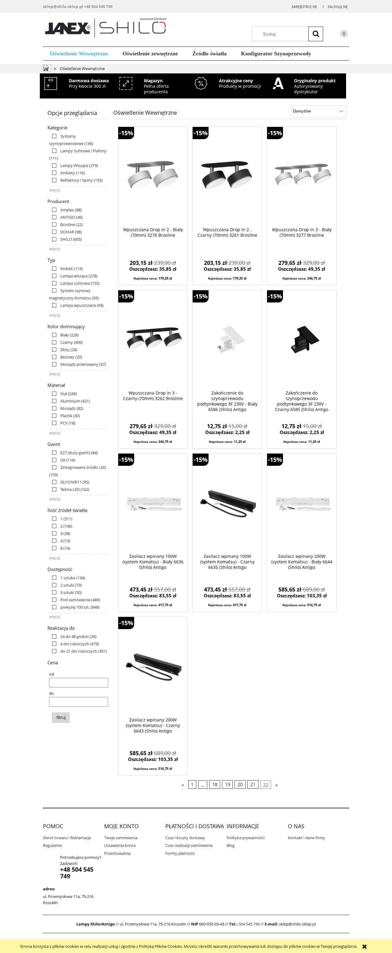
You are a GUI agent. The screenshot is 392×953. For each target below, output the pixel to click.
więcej (54, 190)
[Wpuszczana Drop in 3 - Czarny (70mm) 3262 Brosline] (152, 340)
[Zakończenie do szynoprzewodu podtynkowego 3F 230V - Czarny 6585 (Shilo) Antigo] (301, 340)
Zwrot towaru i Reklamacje (67, 837)
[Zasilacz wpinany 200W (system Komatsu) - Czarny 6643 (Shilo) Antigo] (152, 667)
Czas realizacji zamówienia (189, 845)
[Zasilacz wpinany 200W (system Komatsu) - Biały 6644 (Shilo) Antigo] (301, 503)
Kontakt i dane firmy (306, 837)
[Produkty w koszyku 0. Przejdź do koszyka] (338, 35)
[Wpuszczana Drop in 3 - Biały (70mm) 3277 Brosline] (301, 177)
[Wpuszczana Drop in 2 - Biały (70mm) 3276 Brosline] (152, 177)
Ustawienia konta (120, 845)
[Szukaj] (315, 34)
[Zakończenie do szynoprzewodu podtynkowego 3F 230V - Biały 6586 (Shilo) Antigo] (227, 340)
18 (214, 784)
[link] (73, 165)
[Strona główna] (108, 29)
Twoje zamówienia (121, 837)
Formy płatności (180, 853)
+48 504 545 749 (98, 6)
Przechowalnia (117, 853)
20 (240, 784)
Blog (231, 845)
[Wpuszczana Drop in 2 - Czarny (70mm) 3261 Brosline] (227, 177)
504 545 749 (249, 924)
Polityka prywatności (246, 837)
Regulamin (52, 845)
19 (227, 784)
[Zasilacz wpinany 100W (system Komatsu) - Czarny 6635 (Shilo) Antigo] (227, 503)
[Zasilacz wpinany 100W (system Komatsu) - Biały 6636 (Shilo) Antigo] (152, 503)
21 (253, 784)
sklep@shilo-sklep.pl (63, 6)
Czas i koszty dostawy (185, 837)
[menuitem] (79, 53)
